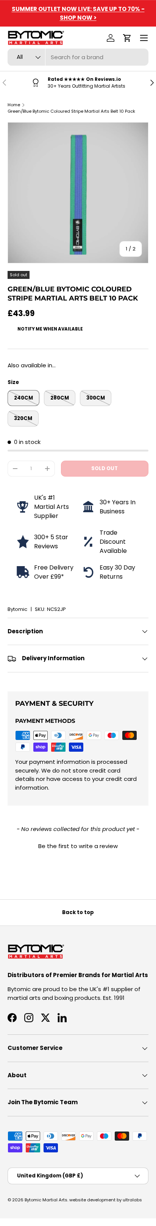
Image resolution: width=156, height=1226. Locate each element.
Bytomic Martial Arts (46, 1200)
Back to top (78, 912)
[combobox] (78, 57)
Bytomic (17, 609)
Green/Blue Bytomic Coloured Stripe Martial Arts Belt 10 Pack (71, 111)
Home (14, 105)
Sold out (104, 468)
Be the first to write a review (78, 846)
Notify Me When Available (50, 329)
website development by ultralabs (105, 1200)
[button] (127, 38)
